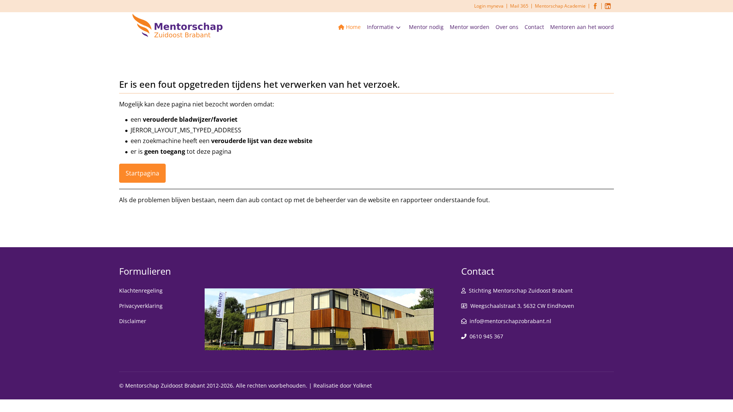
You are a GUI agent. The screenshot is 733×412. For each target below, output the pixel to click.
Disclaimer (132, 321)
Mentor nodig (426, 27)
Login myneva (489, 6)
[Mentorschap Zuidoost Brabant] (177, 24)
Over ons (507, 27)
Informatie (380, 27)
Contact (534, 27)
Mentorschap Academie (560, 6)
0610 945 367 (486, 336)
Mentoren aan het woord (582, 27)
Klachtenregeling (141, 290)
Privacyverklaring (141, 305)
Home (353, 27)
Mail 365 (519, 6)
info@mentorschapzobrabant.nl (510, 321)
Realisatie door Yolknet (342, 385)
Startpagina (142, 173)
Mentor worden (469, 27)
